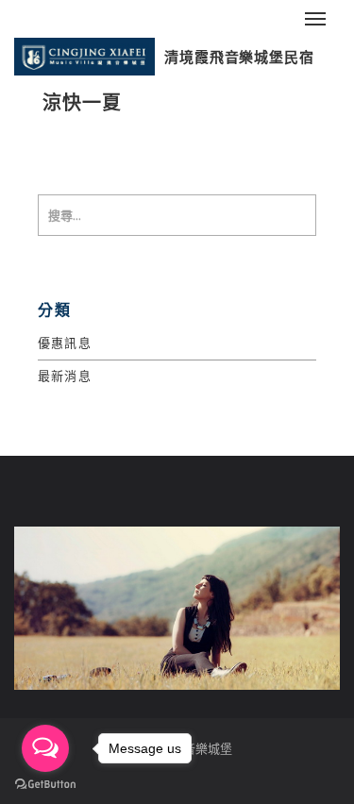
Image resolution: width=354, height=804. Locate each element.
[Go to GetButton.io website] (45, 785)
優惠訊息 (65, 343)
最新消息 (65, 376)
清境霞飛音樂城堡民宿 (239, 57)
